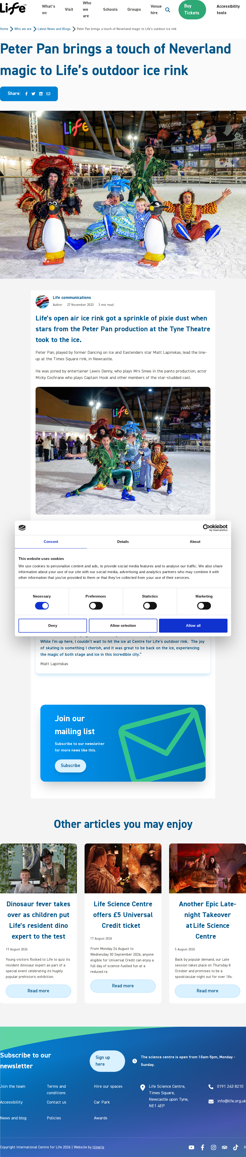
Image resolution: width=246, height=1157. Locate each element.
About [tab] (195, 542)
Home (4, 29)
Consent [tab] (51, 542)
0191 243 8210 (230, 1086)
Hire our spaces (108, 1086)
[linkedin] (41, 93)
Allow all (193, 625)
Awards (100, 1118)
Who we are (87, 9)
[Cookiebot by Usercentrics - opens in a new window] (206, 527)
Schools (110, 9)
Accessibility (11, 1102)
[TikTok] (236, 1147)
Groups (134, 9)
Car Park (102, 1102)
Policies (54, 1118)
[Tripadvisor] (225, 1147)
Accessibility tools (228, 9)
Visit (69, 9)
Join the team (12, 1086)
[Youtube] (191, 1147)
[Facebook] (202, 1147)
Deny (52, 625)
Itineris (98, 1147)
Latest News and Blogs (54, 29)
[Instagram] (213, 1147)
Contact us (56, 1102)
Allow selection (123, 625)
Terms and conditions (56, 1089)
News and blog (13, 1118)
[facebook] (26, 93)
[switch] (96, 606)
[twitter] (33, 93)
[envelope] (48, 93)
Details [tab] (123, 542)
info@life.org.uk (231, 1101)
